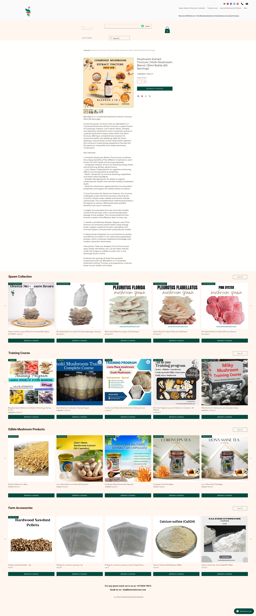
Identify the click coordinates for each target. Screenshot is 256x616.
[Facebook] (231, 4)
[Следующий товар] (251, 305)
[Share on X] (149, 96)
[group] (128, 312)
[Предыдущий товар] (5, 305)
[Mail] (247, 3)
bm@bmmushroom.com (134, 590)
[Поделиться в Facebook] (138, 96)
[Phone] (242, 3)
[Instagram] (228, 4)
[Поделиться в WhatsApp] (146, 96)
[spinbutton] (141, 81)
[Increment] (144, 81)
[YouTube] (237, 4)
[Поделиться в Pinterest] (142, 96)
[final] (224, 4)
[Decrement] (138, 81)
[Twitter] (234, 4)
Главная (87, 50)
